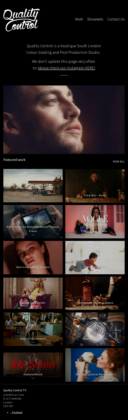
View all (119, 161)
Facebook (17, 412)
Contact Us (116, 19)
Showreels (95, 19)
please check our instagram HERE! (66, 67)
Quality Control (21, 19)
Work (79, 19)
